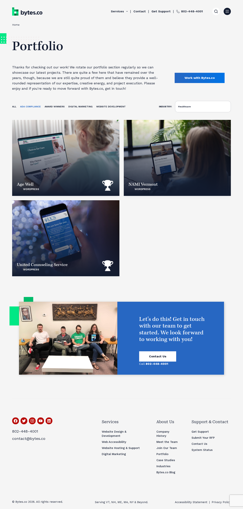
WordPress (31, 189)
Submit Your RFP (203, 437)
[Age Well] (65, 158)
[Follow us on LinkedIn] (49, 420)
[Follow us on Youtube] (40, 420)
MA (126, 502)
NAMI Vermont (143, 184)
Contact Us (157, 356)
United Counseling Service (42, 265)
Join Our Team (166, 448)
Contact (139, 11)
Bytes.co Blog (165, 472)
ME (120, 502)
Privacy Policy (221, 502)
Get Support (161, 11)
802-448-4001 (192, 11)
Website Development (111, 106)
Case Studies (165, 460)
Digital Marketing (80, 106)
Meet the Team (167, 442)
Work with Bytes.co (200, 78)
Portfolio (162, 454)
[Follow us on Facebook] (15, 420)
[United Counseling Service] (65, 238)
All (14, 106)
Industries (163, 466)
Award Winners (55, 106)
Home (16, 24)
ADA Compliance (30, 106)
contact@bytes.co (28, 438)
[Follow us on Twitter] (24, 420)
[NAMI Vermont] (177, 158)
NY (131, 502)
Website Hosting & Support (121, 448)
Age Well (25, 184)
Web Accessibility (114, 442)
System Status (202, 450)
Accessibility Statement (191, 502)
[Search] (216, 11)
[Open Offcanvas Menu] (227, 11)
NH (113, 502)
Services (117, 11)
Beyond (142, 502)
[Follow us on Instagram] (32, 420)
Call (153, 364)
